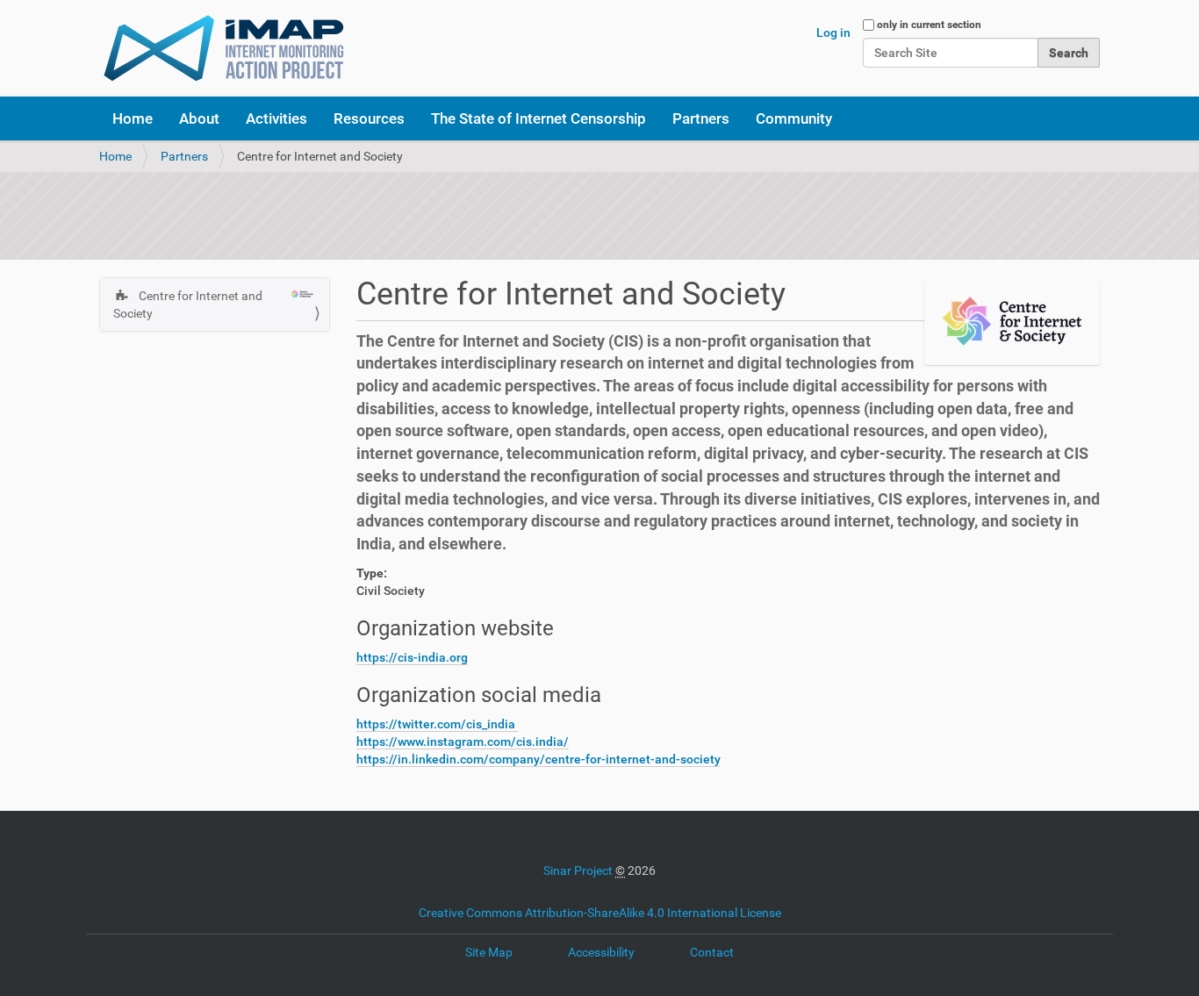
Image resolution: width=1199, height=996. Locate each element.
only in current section (929, 24)
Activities (276, 118)
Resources (369, 118)
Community (794, 118)
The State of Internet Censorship (538, 118)
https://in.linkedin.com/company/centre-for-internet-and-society (538, 759)
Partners (700, 118)
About (199, 118)
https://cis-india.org (412, 657)
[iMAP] (223, 48)
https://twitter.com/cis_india (437, 724)
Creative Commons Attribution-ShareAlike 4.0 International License (600, 913)
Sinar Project (578, 870)
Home (132, 118)
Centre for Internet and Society (187, 304)
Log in (833, 32)
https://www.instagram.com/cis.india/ (462, 741)
